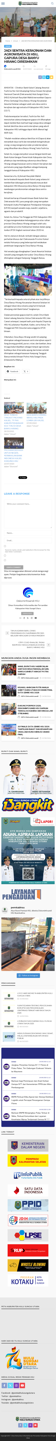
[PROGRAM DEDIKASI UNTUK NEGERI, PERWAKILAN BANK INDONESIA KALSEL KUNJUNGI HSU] (14, 443)
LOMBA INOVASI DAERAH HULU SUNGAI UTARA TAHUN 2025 (34, 1022)
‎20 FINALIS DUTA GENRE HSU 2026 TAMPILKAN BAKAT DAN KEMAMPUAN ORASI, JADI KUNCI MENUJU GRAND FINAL (35, 730)
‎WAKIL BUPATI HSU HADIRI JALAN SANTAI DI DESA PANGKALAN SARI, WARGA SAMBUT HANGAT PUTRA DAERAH (33, 670)
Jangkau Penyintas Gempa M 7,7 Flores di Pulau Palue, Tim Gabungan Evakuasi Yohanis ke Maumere (31, 1068)
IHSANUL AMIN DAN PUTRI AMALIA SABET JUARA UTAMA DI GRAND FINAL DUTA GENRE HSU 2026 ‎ (35, 690)
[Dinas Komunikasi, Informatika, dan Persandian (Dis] (28, 944)
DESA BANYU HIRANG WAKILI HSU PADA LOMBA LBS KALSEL (36, 417)
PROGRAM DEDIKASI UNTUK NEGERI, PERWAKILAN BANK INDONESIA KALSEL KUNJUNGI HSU (13, 455)
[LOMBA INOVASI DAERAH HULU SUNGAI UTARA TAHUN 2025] (9, 1024)
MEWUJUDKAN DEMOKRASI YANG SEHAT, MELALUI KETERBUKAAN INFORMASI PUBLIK (35, 1035)
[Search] (52, 3)
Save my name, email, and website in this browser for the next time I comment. (27, 551)
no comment (38, 69)
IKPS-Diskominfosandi (29, 678)
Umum (7, 46)
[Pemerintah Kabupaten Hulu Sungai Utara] (28, 1419)
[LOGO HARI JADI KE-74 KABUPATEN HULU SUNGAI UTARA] (9, 997)
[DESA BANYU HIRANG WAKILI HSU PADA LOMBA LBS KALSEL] (36, 407)
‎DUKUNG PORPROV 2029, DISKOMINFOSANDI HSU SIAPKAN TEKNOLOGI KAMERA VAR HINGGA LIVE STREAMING (35, 710)
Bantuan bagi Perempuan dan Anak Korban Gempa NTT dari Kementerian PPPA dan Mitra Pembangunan (31, 1084)
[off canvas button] (3, 3)
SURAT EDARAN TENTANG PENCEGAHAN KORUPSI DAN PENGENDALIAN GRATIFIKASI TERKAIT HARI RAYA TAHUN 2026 (34, 1009)
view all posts (27, 613)
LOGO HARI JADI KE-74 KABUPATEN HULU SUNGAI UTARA (35, 994)
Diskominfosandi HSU (12, 69)
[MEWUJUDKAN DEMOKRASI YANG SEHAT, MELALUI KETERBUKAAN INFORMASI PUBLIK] (9, 1037)
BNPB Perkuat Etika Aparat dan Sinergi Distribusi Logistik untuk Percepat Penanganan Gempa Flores (32, 1100)
